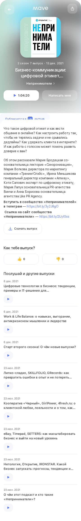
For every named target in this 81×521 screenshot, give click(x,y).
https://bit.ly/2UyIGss (54, 216)
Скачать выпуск (25, 228)
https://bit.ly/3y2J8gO (42, 206)
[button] (40, 8)
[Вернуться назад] (9, 9)
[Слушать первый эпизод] (8, 299)
